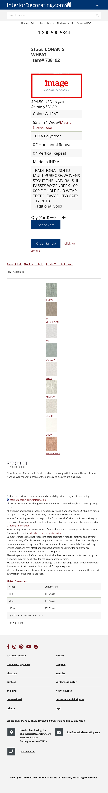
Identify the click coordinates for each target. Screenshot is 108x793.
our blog (11, 681)
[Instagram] (14, 647)
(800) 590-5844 (27, 751)
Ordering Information (18, 525)
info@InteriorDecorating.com (83, 732)
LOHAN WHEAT (83, 23)
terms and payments (18, 664)
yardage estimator (66, 681)
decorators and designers (70, 699)
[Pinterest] (21, 647)
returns (60, 655)
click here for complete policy (45, 533)
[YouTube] (28, 647)
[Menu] (97, 5)
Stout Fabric (14, 264)
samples (60, 673)
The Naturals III (33, 264)
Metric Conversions (52, 125)
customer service (16, 655)
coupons (60, 664)
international (14, 699)
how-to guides (64, 690)
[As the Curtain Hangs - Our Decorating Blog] (36, 647)
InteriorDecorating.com (36, 5)
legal (58, 708)
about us (12, 673)
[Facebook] (8, 647)
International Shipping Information (27, 499)
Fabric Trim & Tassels (59, 264)
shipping (11, 690)
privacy (11, 708)
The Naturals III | (66, 23)
